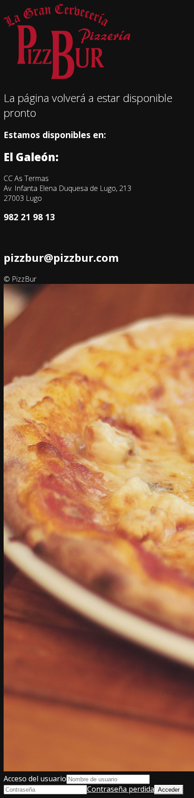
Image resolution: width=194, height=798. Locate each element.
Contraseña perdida (120, 789)
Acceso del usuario (35, 779)
